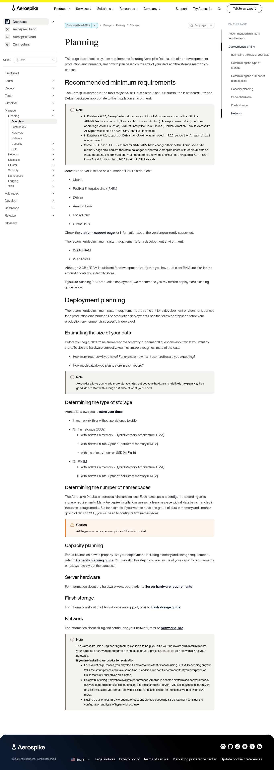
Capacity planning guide (94, 560)
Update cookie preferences (241, 759)
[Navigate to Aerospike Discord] (223, 747)
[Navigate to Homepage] (25, 9)
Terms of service (156, 759)
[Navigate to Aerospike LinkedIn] (259, 747)
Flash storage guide (166, 607)
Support (181, 8)
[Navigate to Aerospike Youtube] (245, 747)
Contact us (167, 651)
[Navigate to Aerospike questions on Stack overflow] (237, 747)
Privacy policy (129, 759)
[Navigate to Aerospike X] (252, 747)
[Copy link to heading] (178, 82)
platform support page (97, 232)
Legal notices (105, 759)
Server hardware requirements (168, 586)
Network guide (172, 627)
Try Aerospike (202, 8)
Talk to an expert (244, 8)
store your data (110, 411)
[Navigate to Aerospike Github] (230, 747)
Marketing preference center (195, 759)
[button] (219, 8)
